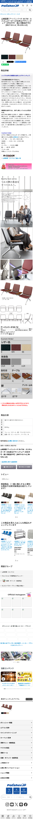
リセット (30, 699)
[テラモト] (17, 634)
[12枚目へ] (18, 688)
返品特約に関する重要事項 (9, 462)
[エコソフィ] (26, 630)
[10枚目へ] (15, 688)
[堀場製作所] (7, 639)
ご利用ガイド (4, 763)
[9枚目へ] (14, 688)
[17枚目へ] (25, 688)
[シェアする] (3, 62)
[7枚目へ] (11, 688)
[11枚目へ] (17, 688)
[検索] (30, 10)
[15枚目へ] (22, 688)
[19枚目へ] (28, 688)
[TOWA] (27, 634)
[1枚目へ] (3, 688)
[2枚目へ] (4, 688)
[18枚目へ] (26, 688)
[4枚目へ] (7, 688)
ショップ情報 (4, 773)
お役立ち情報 (4, 778)
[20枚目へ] (29, 688)
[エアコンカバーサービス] (15, 630)
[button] (31, 5)
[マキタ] (17, 639)
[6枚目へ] (10, 688)
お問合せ (15, 137)
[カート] (23, 5)
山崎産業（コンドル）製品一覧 (12, 158)
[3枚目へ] (6, 688)
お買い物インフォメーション (10, 768)
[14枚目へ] (21, 688)
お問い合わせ (13, 441)
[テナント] (6, 634)
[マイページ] (27, 5)
